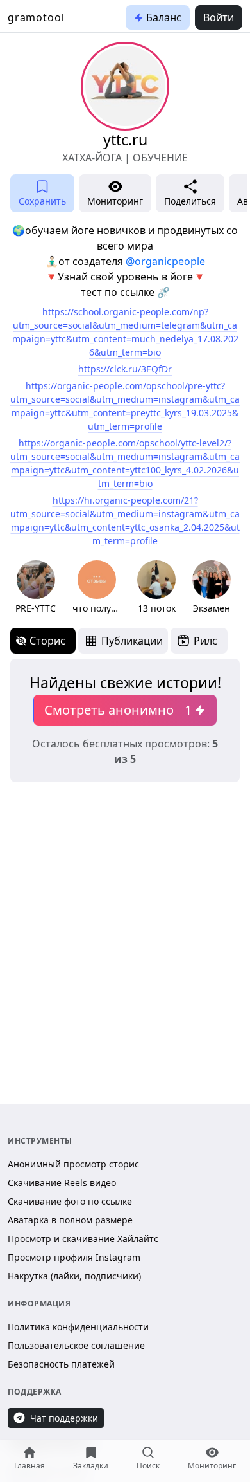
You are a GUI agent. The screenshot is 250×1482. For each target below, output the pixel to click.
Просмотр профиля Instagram (74, 1257)
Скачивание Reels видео (62, 1182)
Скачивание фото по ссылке (70, 1201)
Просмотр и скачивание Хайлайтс (83, 1238)
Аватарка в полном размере (70, 1220)
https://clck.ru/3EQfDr (125, 369)
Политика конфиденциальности (78, 1327)
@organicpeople (165, 261)
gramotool (36, 17)
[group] (35, 588)
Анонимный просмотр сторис (73, 1164)
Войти (218, 17)
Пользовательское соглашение (76, 1345)
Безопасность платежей (61, 1364)
